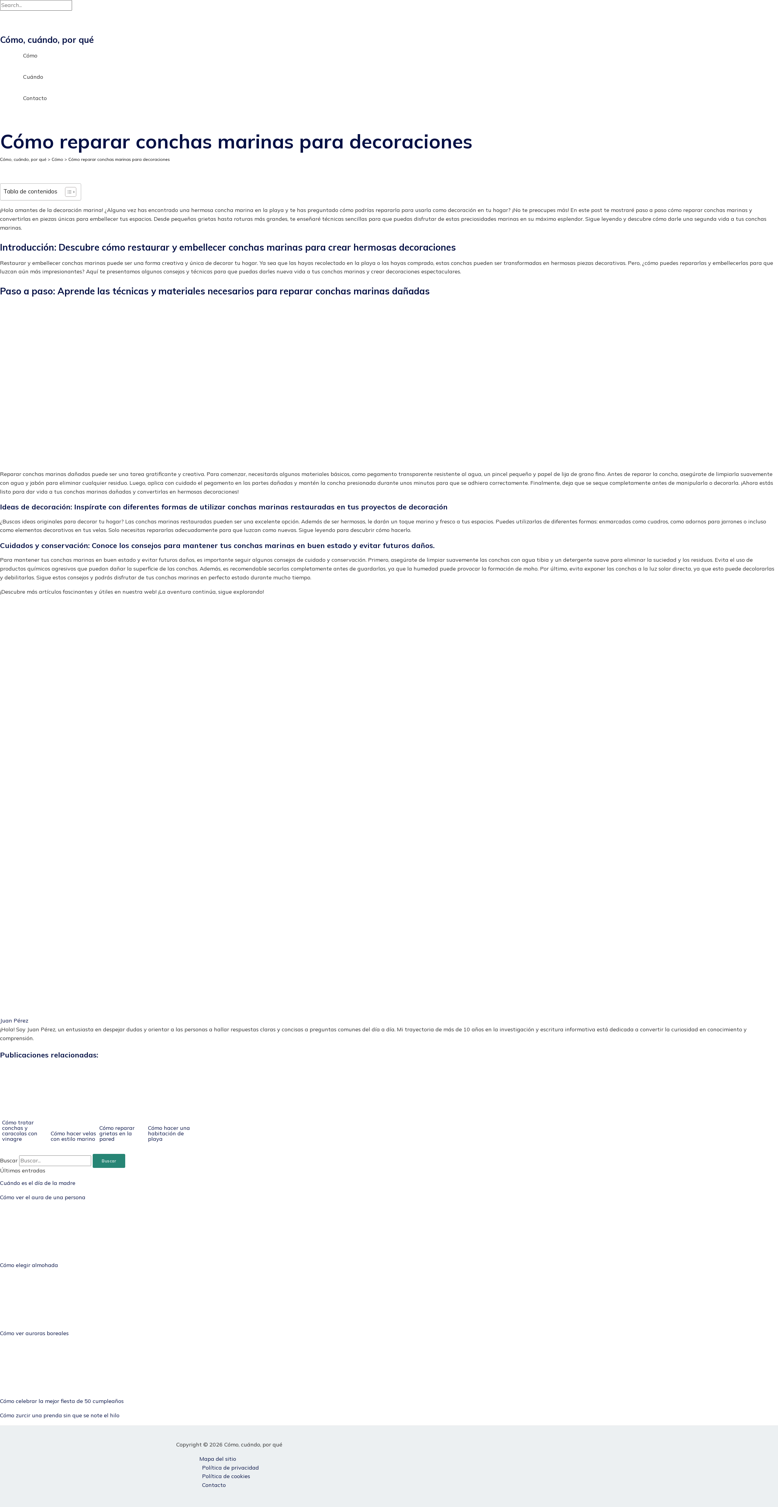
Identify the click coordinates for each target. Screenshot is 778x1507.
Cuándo (33, 76)
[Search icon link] (3, 122)
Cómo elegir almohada (29, 1265)
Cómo (30, 55)
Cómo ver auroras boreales (34, 1333)
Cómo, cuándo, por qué (47, 39)
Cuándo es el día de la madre (37, 1182)
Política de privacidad (230, 1467)
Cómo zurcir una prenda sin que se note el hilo (59, 1415)
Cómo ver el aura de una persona (42, 1197)
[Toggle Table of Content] (67, 192)
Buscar (9, 1160)
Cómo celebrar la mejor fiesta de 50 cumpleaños (62, 1401)
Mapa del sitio (217, 1458)
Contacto (35, 98)
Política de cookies (226, 1476)
